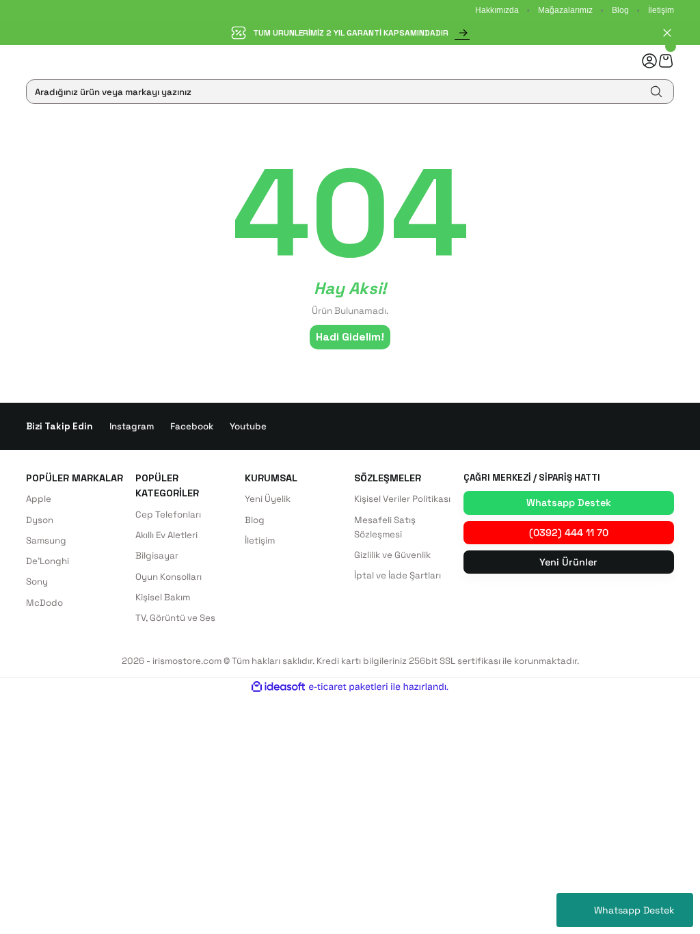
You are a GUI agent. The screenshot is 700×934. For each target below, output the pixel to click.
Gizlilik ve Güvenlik (392, 555)
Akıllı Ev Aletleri (166, 535)
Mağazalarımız (565, 10)
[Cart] (666, 60)
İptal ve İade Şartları (397, 575)
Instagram (131, 426)
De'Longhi (47, 561)
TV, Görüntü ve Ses (175, 618)
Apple (38, 499)
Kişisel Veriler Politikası (402, 499)
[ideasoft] (278, 687)
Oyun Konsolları (168, 577)
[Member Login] (649, 61)
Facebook (191, 426)
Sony (37, 581)
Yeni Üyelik (268, 499)
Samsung (46, 540)
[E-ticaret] (348, 687)
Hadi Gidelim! (350, 337)
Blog (620, 10)
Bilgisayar (156, 555)
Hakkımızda (497, 10)
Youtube (248, 426)
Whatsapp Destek (634, 910)
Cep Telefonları (168, 514)
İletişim (661, 10)
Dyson (39, 520)
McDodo (44, 603)
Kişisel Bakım (162, 597)
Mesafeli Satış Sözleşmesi (385, 527)
